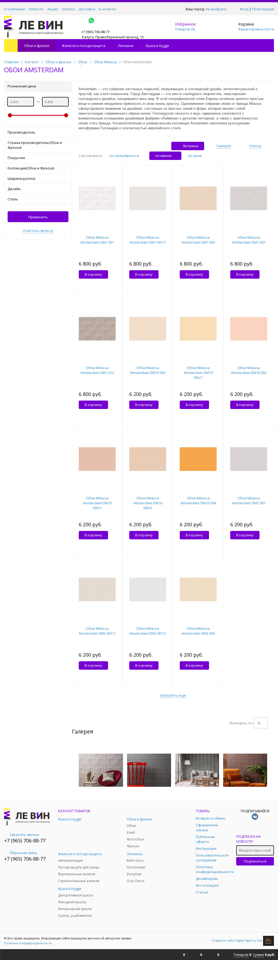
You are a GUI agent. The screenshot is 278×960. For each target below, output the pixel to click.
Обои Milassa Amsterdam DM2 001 (249, 500)
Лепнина (125, 45)
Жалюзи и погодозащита (83, 45)
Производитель (21, 132)
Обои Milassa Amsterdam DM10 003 (249, 370)
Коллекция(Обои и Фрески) (31, 168)
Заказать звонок (24, 834)
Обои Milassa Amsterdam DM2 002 (198, 631)
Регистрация (263, 9)
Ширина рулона (21, 178)
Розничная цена (22, 86)
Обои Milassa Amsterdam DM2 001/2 (147, 631)
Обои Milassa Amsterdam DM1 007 (249, 240)
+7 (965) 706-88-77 (25, 840)
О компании (14, 9)
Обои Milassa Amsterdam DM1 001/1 (147, 240)
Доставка (86, 9)
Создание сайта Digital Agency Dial (237, 940)
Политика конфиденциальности (28, 943)
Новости (36, 9)
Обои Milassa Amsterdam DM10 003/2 (147, 503)
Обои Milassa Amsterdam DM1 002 (198, 240)
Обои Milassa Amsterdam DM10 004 (198, 500)
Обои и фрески (36, 45)
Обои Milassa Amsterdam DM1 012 (97, 370)
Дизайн (14, 188)
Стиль (13, 199)
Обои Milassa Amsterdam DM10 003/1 (97, 503)
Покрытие (16, 157)
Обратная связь (23, 852)
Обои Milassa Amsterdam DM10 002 (148, 370)
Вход (244, 9)
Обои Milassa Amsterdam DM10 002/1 (198, 372)
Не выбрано (216, 9)
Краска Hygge (157, 45)
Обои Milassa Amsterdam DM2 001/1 (97, 631)
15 (259, 723)
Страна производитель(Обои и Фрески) (35, 145)
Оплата (68, 9)
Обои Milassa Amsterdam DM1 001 (97, 240)
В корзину (93, 274)
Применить (38, 217)
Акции (52, 9)
